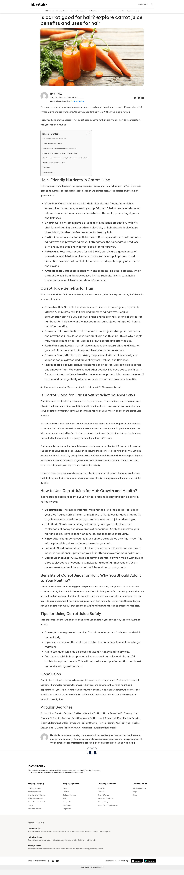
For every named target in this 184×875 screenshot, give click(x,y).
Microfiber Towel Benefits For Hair (99, 727)
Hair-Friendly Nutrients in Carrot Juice (55, 138)
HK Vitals (56, 93)
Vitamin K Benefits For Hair (54, 723)
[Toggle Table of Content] (87, 133)
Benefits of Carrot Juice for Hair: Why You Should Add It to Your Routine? (66, 158)
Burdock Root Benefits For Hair (56, 713)
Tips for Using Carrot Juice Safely (54, 162)
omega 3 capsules (104, 656)
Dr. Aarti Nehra (77, 101)
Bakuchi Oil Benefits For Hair (55, 718)
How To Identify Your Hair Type (114, 723)
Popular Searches (48, 172)
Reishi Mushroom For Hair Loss (87, 718)
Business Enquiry (133, 11)
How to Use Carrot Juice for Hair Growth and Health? (60, 153)
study (52, 446)
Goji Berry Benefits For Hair (87, 713)
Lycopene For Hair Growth (83, 723)
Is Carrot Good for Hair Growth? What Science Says (59, 148)
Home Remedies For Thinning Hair (120, 713)
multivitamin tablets (73, 605)
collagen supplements (83, 460)
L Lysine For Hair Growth (67, 727)
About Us (121, 11)
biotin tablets (60, 460)
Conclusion (46, 167)
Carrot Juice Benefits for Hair (52, 143)
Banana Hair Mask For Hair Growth (121, 718)
